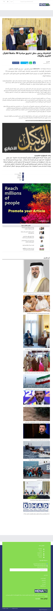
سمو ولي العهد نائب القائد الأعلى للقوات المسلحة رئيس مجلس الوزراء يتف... (36, 373)
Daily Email (40, 555)
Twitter (40, 551)
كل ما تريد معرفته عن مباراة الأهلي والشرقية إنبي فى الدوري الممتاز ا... (28, 249)
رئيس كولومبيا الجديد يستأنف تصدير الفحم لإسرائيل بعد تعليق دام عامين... (36, 406)
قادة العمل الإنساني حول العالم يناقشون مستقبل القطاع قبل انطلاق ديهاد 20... (36, 514)
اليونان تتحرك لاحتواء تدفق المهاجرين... (42, 480)
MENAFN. (10, 608)
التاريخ (48, 62)
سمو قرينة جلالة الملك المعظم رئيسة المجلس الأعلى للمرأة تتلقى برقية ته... (36, 294)
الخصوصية (44, 580)
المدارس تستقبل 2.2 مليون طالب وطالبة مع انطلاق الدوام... (27, 232)
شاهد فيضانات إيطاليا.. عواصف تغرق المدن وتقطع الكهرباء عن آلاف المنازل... (36, 422)
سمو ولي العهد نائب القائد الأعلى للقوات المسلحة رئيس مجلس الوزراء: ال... (37, 349)
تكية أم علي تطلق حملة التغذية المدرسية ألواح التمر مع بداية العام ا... (28, 237)
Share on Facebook (16, 62)
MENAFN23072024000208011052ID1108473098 (38, 121)
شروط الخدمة (43, 578)
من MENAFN (43, 586)
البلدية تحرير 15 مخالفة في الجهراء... (28, 245)
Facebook (40, 549)
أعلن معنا (44, 584)
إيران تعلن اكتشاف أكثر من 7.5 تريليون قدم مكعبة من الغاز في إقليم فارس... (37, 389)
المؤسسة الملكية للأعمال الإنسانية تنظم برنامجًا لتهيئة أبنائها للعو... (38, 313)
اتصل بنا (44, 582)
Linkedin (40, 557)
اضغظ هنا (37, 599)
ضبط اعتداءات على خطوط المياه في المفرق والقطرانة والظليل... (28, 241)
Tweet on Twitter (23, 62)
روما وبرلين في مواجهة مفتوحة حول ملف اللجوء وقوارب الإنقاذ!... (38, 460)
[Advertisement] (27, 14)
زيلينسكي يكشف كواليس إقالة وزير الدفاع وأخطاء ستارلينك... (39, 440)
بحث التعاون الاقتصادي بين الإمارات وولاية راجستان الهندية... (39, 500)
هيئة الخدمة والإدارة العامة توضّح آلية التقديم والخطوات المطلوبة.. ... (28, 228)
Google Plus (39, 553)
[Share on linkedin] (34, 63)
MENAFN (36, 69)
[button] (7, 2)
